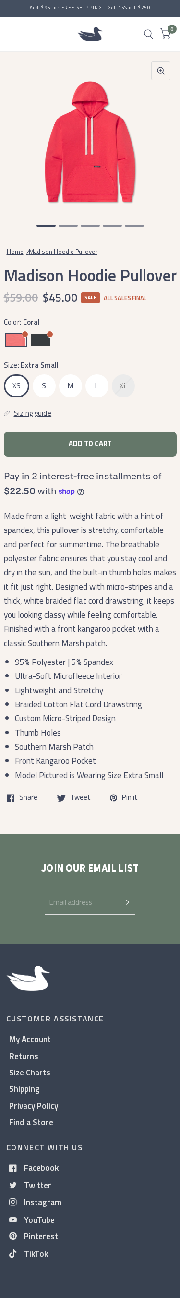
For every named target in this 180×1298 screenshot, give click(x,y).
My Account (30, 1039)
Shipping (24, 1088)
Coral (16, 340)
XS (16, 385)
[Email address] (125, 902)
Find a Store (31, 1121)
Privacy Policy (33, 1105)
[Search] (148, 34)
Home (15, 251)
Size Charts (29, 1072)
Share (28, 798)
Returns (23, 1055)
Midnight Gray (41, 340)
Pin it (130, 798)
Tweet (81, 798)
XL (123, 385)
